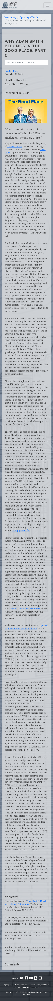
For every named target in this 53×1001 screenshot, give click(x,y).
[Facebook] (26, 979)
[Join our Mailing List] (40, 979)
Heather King (11, 71)
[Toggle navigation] (47, 5)
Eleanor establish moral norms (25, 608)
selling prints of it (21, 530)
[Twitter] (21, 979)
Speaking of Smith (29, 17)
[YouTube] (31, 979)
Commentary (10, 17)
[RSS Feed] (35, 979)
